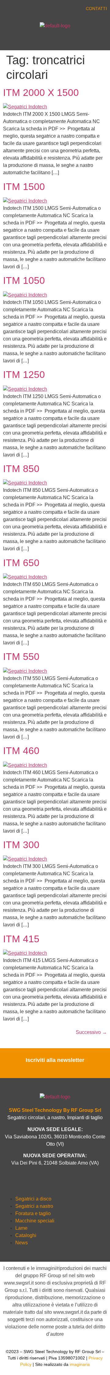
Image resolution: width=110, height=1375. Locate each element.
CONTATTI (96, 8)
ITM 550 (21, 656)
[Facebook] (9, 10)
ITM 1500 (24, 186)
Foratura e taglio (33, 1213)
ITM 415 (21, 938)
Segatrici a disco (33, 1198)
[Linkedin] (34, 10)
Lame (21, 1228)
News (21, 1242)
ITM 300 (21, 844)
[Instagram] (46, 10)
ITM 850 (21, 468)
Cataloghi (25, 1235)
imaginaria (80, 1364)
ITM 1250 (24, 374)
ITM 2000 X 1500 (41, 92)
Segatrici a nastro (34, 1206)
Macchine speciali (34, 1220)
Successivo (91, 1032)
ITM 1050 (24, 280)
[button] (27, 41)
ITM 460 (21, 750)
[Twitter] (21, 10)
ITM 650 (21, 562)
